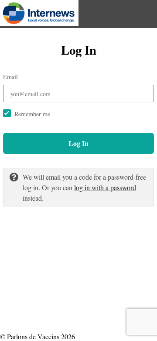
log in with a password (105, 187)
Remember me (32, 114)
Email (10, 77)
